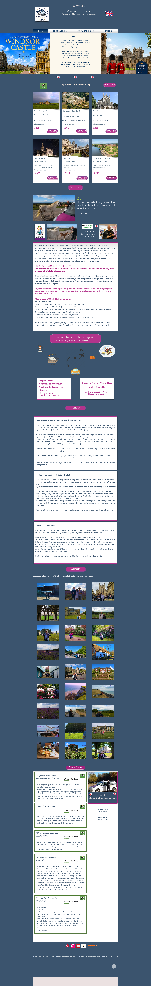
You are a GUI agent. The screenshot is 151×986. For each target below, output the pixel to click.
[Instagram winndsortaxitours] (73, 946)
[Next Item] (114, 966)
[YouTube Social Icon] (78, 946)
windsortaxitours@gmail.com (103, 798)
